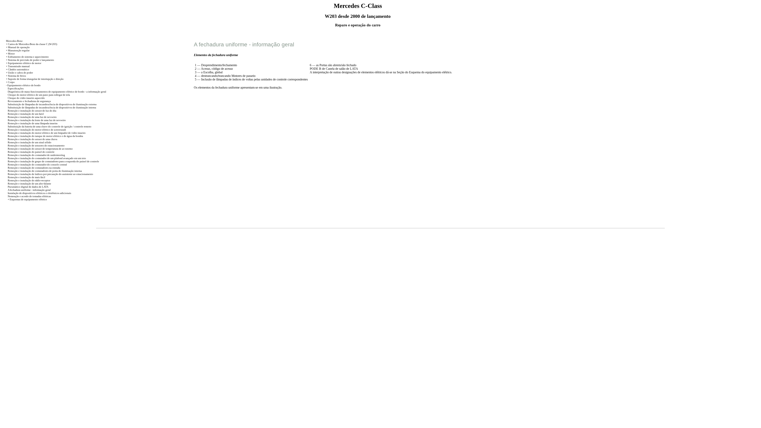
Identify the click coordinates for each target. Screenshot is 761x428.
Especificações (16, 88)
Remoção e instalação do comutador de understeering (36, 155)
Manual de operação (19, 47)
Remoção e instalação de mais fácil (26, 177)
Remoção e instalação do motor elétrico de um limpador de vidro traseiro (47, 132)
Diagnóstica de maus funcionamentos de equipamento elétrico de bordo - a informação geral (57, 91)
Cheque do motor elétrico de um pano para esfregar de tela (39, 94)
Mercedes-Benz (14, 40)
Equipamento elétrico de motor (24, 63)
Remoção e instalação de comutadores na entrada (34, 167)
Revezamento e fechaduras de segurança (29, 101)
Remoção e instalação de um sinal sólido (29, 142)
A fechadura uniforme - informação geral (29, 189)
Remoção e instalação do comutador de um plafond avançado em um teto (47, 158)
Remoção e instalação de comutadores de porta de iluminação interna (45, 170)
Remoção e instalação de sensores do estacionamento (36, 145)
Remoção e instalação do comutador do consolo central (37, 164)
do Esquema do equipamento (423, 72)
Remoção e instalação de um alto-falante (29, 183)
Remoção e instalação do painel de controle (31, 151)
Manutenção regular (19, 50)
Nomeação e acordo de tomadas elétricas (29, 196)
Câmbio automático (18, 69)
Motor (11, 53)
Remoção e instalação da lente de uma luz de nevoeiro (37, 120)
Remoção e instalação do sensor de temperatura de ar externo (40, 148)
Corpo (11, 82)
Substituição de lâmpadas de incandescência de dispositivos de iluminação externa (52, 104)
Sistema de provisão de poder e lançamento (31, 59)
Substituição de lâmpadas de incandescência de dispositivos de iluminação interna (52, 107)
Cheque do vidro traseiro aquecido (26, 97)
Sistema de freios (17, 75)
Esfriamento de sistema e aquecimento (28, 56)
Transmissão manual (19, 66)
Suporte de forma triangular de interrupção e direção (36, 78)
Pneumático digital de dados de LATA (28, 186)
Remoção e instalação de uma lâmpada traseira (32, 123)
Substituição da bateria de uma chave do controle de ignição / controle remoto (49, 126)
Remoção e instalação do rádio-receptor (29, 180)
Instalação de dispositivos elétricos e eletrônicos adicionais (39, 193)
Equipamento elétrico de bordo (24, 85)
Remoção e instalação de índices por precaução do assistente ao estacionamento (50, 174)
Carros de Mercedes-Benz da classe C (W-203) (32, 44)
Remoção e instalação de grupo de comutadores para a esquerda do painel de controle (53, 161)
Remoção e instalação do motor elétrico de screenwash (37, 129)
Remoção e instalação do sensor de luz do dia (32, 110)
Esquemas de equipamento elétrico (28, 199)
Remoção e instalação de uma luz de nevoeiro (32, 117)
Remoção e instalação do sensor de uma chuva (32, 139)
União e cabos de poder (20, 72)
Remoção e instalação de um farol (26, 113)
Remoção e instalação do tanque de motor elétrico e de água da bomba (45, 136)
